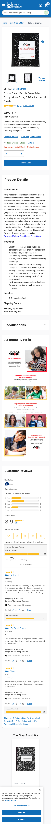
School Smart (19, 89)
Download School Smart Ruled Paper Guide (22, 236)
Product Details (11, 137)
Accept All (22, 819)
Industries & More (17, 23)
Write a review (28, 106)
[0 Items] (46, 5)
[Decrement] (6, 154)
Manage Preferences (21, 805)
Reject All (21, 812)
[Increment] (21, 154)
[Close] (39, 790)
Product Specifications (31, 137)
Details (31, 143)
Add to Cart (26, 163)
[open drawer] (3, 5)
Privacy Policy (10, 800)
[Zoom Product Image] (43, 42)
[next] (36, 79)
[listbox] (20, 83)
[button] (40, 5)
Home (4, 23)
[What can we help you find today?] (46, 12)
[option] (12, 83)
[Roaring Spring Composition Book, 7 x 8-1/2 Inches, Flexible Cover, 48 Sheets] (26, 760)
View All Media (42, 79)
